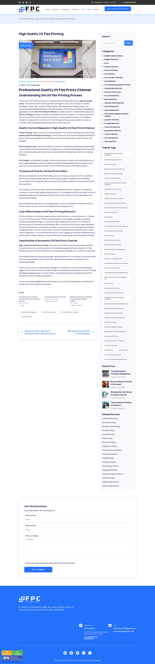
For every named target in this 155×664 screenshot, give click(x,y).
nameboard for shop (111, 288)
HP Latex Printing (46, 82)
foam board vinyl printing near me (115, 278)
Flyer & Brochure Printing (111, 450)
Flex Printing (110, 81)
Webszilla (97, 660)
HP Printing (108, 284)
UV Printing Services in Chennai (55, 297)
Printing (75, 9)
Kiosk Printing (110, 99)
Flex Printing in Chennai (113, 245)
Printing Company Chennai (112, 474)
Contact (96, 9)
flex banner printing (111, 222)
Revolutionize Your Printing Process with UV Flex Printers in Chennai (30, 299)
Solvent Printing (111, 120)
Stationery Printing (109, 446)
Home (48, 9)
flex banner (108, 217)
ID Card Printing (108, 430)
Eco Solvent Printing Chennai (115, 203)
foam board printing (111, 268)
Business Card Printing (111, 426)
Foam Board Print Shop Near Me (116, 273)
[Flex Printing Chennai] (29, 9)
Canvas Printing (111, 67)
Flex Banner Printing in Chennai (116, 226)
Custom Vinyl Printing (112, 178)
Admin (23, 85)
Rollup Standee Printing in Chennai (114, 298)
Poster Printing (111, 107)
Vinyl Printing (110, 141)
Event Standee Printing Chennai (116, 208)
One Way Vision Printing (114, 103)
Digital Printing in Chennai (114, 198)
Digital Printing (111, 70)
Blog (89, 9)
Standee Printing (111, 123)
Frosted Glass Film (112, 92)
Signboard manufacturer (113, 313)
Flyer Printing (107, 438)
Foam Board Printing (113, 88)
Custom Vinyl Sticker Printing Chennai (115, 184)
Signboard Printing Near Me (114, 318)
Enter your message (32, 536)
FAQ (83, 9)
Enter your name (31, 515)
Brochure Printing (109, 442)
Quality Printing (108, 458)
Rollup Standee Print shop (114, 308)
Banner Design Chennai (113, 160)
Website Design (108, 478)
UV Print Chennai (26, 317)
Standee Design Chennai (113, 327)
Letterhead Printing (109, 418)
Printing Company (109, 462)
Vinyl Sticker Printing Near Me (115, 359)
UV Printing (108, 350)
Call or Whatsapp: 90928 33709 (118, 9)
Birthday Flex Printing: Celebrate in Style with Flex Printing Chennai (81, 299)
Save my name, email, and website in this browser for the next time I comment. (50, 563)
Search (129, 43)
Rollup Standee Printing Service (116, 304)
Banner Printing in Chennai (114, 169)
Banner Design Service (113, 56)
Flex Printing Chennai (48, 312)
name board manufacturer (114, 293)
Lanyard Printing (108, 434)
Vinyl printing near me (112, 355)
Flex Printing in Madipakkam (114, 249)
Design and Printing (109, 470)
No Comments (34, 85)
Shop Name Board (111, 110)
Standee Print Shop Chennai (115, 332)
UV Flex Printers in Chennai (69, 312)
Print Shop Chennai (109, 454)
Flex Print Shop (110, 254)
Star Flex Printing (112, 127)
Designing (65, 9)
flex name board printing (113, 231)
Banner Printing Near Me (113, 174)
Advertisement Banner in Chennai (113, 154)
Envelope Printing (109, 422)
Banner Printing (111, 59)
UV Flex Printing (40, 109)
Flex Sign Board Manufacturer (117, 85)
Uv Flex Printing (59, 82)
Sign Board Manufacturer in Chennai (116, 115)
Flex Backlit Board (111, 212)
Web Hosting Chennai (110, 486)
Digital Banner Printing (112, 189)
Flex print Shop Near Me (28, 312)
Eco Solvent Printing (31, 82)
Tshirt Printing (111, 134)
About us (56, 9)
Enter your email (31, 525)
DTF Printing (109, 74)
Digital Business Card (110, 482)
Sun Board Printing (112, 131)
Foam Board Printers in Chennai (116, 263)
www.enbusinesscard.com (13, 661)
